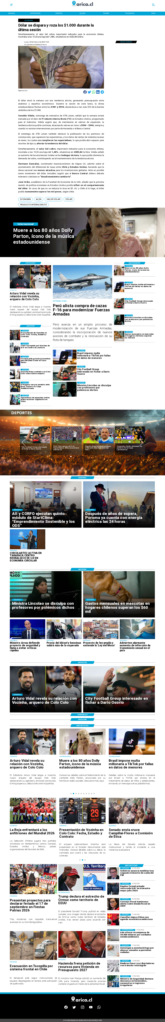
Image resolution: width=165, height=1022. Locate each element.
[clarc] (15, 361)
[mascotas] (119, 336)
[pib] (113, 873)
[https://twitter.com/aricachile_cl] (74, 1008)
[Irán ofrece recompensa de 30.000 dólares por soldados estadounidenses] (113, 935)
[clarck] (15, 348)
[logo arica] (82, 8)
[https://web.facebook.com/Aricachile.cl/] (66, 1008)
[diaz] (67, 443)
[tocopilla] (33, 959)
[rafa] (130, 443)
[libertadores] (113, 966)
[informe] (113, 981)
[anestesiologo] (113, 950)
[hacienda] (82, 957)
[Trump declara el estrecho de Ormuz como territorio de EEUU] (82, 890)
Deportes (26, 428)
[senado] (82, 823)
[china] (113, 920)
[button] (25, 199)
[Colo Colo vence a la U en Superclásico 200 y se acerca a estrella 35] (35, 443)
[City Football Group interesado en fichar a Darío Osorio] (119, 303)
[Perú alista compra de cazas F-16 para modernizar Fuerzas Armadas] (82, 298)
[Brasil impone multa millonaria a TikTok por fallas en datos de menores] (119, 287)
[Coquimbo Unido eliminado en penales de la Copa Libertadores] (98, 443)
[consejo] (113, 904)
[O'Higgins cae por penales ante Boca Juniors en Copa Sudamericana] (15, 387)
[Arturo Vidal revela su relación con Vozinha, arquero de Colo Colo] (30, 288)
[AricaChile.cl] (11, 6)
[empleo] (113, 889)
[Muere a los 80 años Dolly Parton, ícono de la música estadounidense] (119, 270)
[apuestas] (15, 400)
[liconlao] (119, 320)
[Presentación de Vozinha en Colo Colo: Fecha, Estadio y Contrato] (15, 335)
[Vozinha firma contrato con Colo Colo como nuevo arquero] (15, 374)
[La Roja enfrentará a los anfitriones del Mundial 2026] (132, 823)
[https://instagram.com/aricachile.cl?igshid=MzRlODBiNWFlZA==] (82, 1008)
